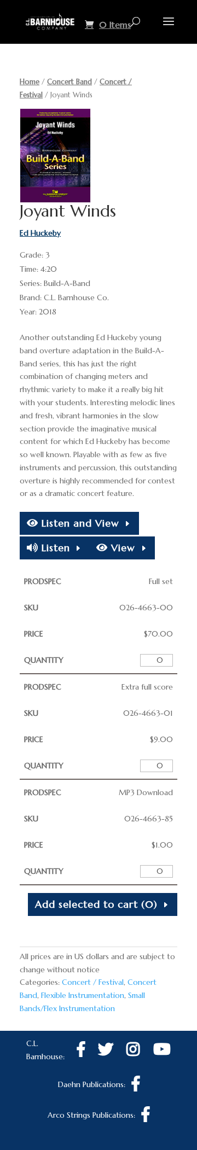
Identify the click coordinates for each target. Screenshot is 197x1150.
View (121, 547)
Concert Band (69, 81)
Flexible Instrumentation (82, 995)
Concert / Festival (93, 982)
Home (29, 81)
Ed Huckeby (40, 233)
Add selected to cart (96, 904)
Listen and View (78, 523)
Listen (54, 547)
